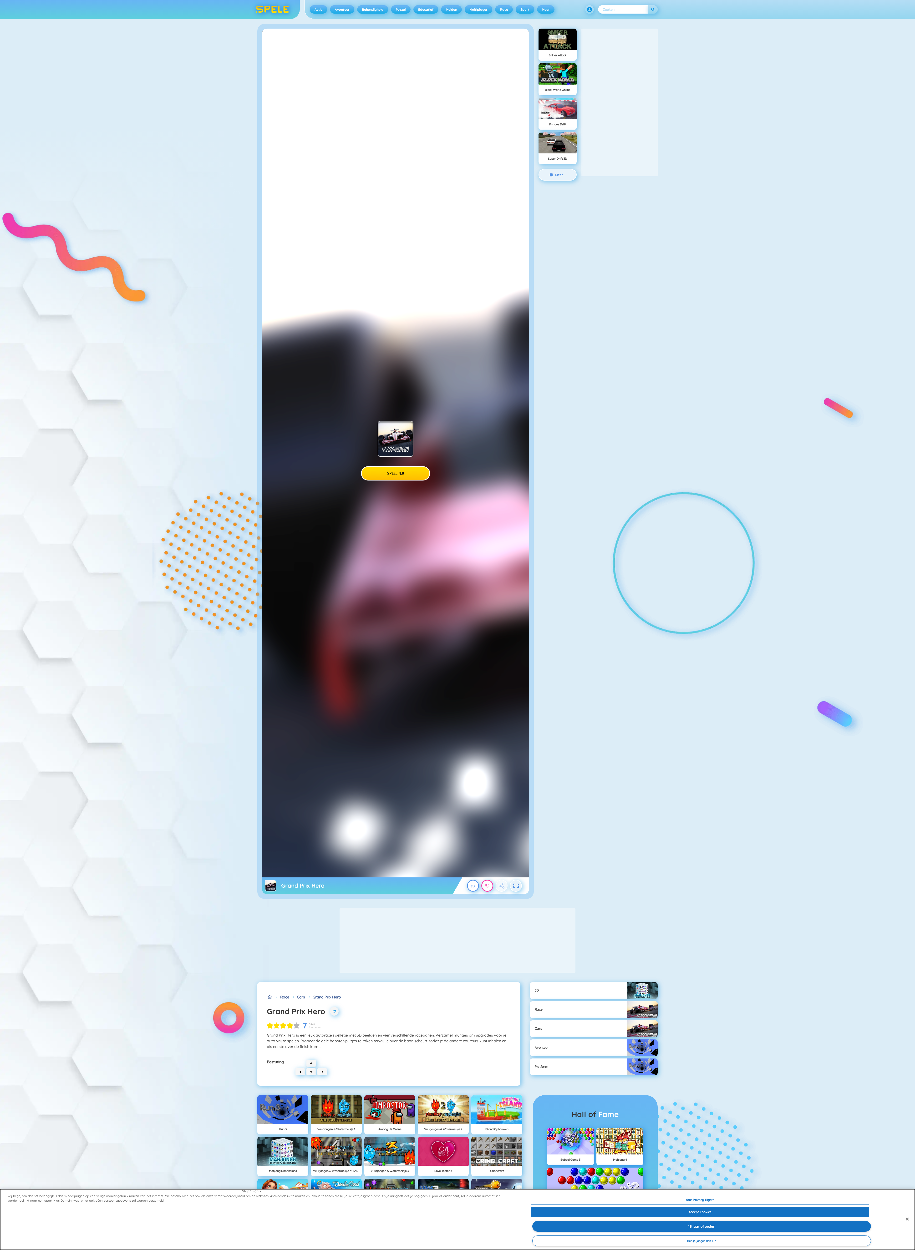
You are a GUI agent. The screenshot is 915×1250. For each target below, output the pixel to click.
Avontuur (342, 9)
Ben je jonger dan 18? (701, 1241)
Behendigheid (372, 9)
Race (504, 9)
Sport (524, 9)
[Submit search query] (653, 9)
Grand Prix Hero (327, 997)
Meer (546, 9)
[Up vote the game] (473, 886)
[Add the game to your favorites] (334, 1011)
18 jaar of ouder (701, 1226)
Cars (301, 997)
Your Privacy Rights (700, 1200)
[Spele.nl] (270, 997)
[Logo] (272, 9)
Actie (318, 9)
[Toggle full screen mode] (516, 886)
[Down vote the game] (487, 886)
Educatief (425, 9)
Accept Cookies (700, 1212)
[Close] (907, 1219)
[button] (589, 9)
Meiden (451, 9)
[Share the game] (502, 886)
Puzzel (401, 9)
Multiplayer (478, 9)
